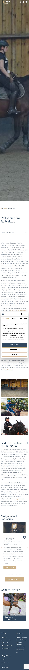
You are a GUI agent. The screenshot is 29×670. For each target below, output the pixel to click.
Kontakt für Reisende (21, 640)
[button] (26, 232)
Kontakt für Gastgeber (21, 637)
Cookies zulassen (14, 344)
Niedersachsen (5, 667)
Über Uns (4, 637)
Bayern (3, 659)
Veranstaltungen (20, 647)
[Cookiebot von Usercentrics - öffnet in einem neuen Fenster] (20, 314)
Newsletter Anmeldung (19, 643)
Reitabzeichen (8, 370)
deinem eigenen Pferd (18, 499)
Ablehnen (14, 354)
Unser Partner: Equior (7, 645)
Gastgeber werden (6, 640)
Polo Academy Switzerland (8, 539)
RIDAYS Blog (5, 642)
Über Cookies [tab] (23, 318)
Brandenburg (5, 662)
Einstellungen (13, 349)
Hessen (3, 664)
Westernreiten (14, 310)
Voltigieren (23, 310)
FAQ (17, 652)
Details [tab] (14, 318)
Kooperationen (5, 648)
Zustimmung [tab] (5, 318)
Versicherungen (20, 649)
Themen (5, 208)
